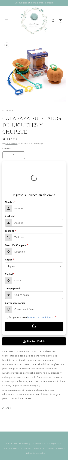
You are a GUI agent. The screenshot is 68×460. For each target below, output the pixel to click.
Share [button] (9, 408)
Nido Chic (17, 443)
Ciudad (9, 274)
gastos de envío (12, 143)
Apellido (10, 216)
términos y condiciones (40, 317)
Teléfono (10, 230)
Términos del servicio (56, 448)
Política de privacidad (53, 443)
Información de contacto (33, 448)
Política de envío (13, 448)
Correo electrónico (15, 303)
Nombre (10, 202)
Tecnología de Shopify (31, 443)
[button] (6, 20)
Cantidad (6, 149)
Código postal (13, 288)
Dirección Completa (16, 245)
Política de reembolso (35, 453)
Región (9, 259)
